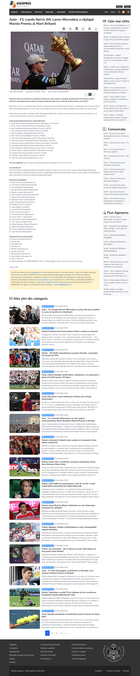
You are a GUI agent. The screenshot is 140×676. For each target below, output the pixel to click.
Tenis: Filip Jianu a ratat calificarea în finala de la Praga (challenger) (66, 397)
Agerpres (20, 671)
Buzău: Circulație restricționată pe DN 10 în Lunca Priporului (116, 291)
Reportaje (49, 12)
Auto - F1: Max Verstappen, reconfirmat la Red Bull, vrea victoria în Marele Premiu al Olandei (67, 571)
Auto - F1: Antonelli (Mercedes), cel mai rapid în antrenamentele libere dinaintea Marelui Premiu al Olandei (68, 419)
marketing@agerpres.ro (63, 285)
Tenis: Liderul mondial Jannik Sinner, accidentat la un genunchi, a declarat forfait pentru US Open (71, 376)
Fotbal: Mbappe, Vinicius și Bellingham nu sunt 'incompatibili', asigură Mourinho (69, 528)
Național (14, 12)
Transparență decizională (50, 645)
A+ (93, 94)
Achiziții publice (46, 652)
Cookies (126, 671)
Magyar (119, 6)
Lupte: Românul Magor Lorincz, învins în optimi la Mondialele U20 (116, 81)
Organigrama (14, 652)
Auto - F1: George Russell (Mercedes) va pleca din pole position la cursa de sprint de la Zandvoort (71, 310)
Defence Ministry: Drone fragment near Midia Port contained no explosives (116, 264)
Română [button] (98, 671)
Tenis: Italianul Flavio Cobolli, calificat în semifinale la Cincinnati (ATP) (116, 99)
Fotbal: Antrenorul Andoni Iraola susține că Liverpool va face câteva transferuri (69, 441)
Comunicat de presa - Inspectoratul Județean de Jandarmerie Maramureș (115, 200)
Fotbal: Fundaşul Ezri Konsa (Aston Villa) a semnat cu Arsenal (70, 331)
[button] (127, 12)
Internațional (26, 12)
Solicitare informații (48, 655)
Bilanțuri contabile (47, 648)
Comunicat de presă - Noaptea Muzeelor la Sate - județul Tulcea (115, 171)
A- (86, 94)
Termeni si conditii (113, 671)
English (127, 6)
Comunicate (116, 129)
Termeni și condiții (79, 652)
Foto (106, 12)
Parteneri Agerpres (79, 659)
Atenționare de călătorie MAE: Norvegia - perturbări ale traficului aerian (116, 228)
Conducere (13, 648)
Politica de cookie (78, 655)
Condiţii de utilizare (51, 282)
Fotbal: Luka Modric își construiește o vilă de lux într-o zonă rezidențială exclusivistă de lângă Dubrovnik (68, 484)
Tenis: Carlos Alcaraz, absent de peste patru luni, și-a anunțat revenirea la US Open (116, 90)
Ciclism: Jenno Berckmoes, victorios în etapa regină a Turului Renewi (115, 219)
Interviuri (38, 12)
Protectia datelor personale (82, 648)
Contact (12, 662)
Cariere (12, 659)
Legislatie (13, 645)
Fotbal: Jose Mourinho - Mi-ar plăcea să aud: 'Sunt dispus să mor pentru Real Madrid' (69, 550)
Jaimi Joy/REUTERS (60, 92)
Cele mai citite (118, 21)
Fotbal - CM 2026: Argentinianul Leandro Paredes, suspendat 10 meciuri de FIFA (70, 354)
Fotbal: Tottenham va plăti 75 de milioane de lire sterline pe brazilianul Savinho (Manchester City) (69, 593)
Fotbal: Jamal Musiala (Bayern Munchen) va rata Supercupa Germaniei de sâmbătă (68, 506)
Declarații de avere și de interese (21, 655)
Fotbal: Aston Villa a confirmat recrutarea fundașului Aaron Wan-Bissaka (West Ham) (68, 463)
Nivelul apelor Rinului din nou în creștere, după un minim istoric (116, 282)
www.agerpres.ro (36, 272)
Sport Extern (18, 92)
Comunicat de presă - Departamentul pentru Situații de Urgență (116, 136)
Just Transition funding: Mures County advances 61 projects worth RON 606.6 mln (116, 273)
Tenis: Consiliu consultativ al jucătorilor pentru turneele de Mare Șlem (71, 615)
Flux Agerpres (118, 212)
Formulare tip (45, 659)
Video (113, 12)
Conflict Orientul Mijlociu (78, 12)
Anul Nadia (61, 12)
